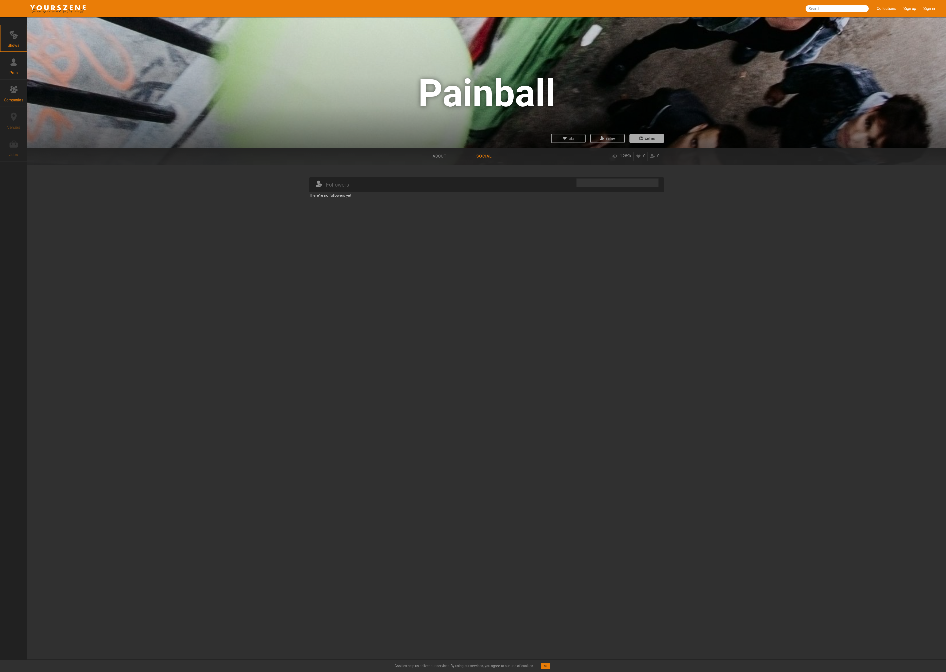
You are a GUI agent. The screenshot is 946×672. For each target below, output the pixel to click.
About (439, 156)
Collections (886, 8)
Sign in (929, 8)
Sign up (909, 8)
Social (484, 156)
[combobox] (837, 8)
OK (545, 666)
